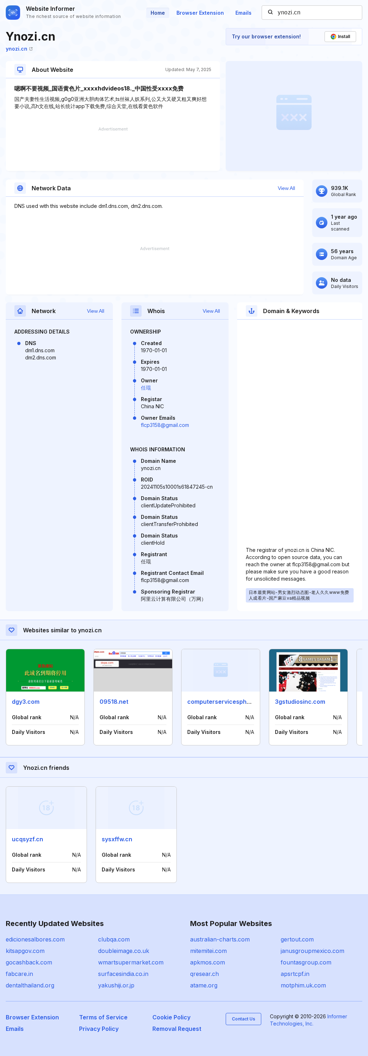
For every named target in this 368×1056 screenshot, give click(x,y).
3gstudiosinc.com (300, 701)
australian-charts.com (220, 939)
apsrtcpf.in (295, 973)
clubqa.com (114, 939)
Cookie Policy (171, 1017)
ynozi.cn (16, 49)
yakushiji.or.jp (116, 985)
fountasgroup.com (306, 962)
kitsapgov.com (25, 950)
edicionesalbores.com (35, 939)
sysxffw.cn (117, 839)
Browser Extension (200, 13)
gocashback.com (29, 962)
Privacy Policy (99, 1028)
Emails (243, 13)
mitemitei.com (208, 950)
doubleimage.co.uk (123, 950)
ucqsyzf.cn (27, 839)
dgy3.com (26, 701)
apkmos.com (207, 962)
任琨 (146, 388)
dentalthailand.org (30, 985)
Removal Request (176, 1028)
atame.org (203, 985)
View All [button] (286, 188)
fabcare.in (19, 973)
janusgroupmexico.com (312, 950)
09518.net (114, 701)
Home (158, 13)
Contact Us (243, 1019)
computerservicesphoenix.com (231, 701)
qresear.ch (204, 973)
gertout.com (297, 939)
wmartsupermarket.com (131, 962)
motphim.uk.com (303, 985)
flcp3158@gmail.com (165, 425)
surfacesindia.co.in (123, 973)
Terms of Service (103, 1017)
